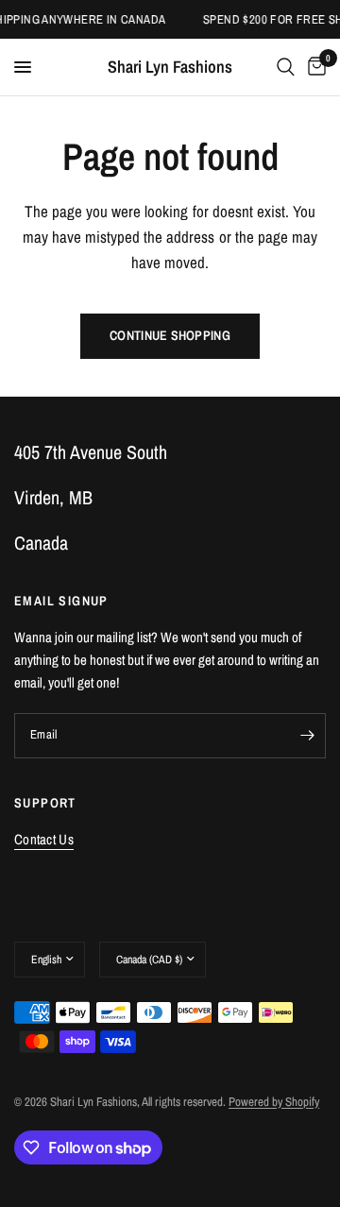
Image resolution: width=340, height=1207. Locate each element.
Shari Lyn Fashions (170, 67)
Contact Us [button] (44, 839)
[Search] (285, 67)
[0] (313, 67)
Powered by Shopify (274, 1102)
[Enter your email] (307, 735)
